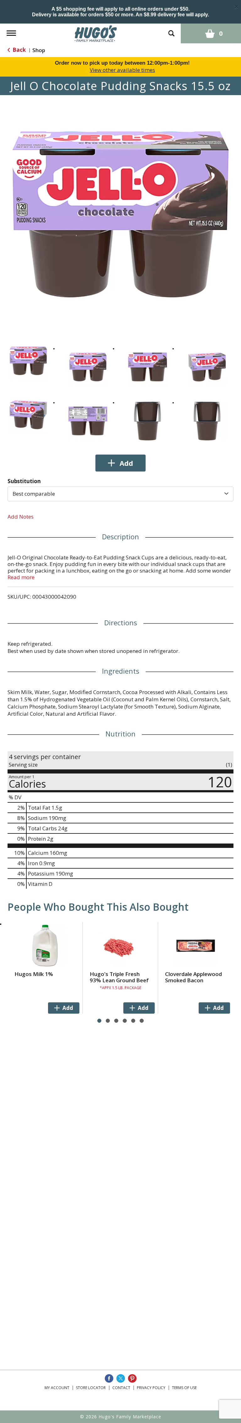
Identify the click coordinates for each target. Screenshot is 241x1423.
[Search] (171, 30)
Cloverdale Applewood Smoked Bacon (193, 977)
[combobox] (120, 494)
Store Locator (91, 1387)
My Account (57, 1387)
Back (18, 49)
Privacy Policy (151, 1387)
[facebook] (109, 1378)
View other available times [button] (122, 69)
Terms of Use (184, 1387)
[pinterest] (132, 1378)
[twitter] (120, 1378)
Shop (38, 50)
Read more (21, 577)
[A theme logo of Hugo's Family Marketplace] (96, 32)
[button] (28, 360)
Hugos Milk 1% (33, 974)
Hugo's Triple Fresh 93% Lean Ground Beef (119, 977)
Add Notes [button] (21, 516)
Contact (121, 1387)
